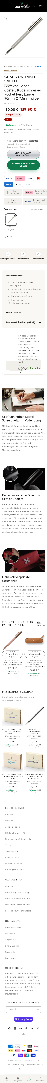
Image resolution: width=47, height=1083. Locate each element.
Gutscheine (10, 958)
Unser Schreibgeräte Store (18, 899)
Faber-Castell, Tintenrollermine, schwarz (34, 731)
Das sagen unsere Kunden (17, 905)
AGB (37, 1060)
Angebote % (11, 940)
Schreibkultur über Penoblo (18, 911)
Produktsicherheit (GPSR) (20, 322)
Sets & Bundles (12, 946)
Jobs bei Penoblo (13, 827)
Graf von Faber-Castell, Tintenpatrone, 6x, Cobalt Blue (12, 731)
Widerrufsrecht (12, 858)
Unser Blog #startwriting (17, 893)
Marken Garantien (13, 864)
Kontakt (9, 815)
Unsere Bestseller (13, 928)
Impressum (28, 1060)
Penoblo (18, 1060)
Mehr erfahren (10, 70)
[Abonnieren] (38, 1009)
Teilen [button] (9, 237)
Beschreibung (14, 313)
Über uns (9, 887)
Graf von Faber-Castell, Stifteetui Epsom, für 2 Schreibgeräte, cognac (35, 664)
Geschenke (10, 952)
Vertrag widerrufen (14, 870)
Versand (18, 130)
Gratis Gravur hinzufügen (23, 154)
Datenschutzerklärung (15, 1065)
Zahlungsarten (12, 852)
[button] (5, 6)
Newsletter (10, 821)
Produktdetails (14, 276)
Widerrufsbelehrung (35, 1065)
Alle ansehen (41, 624)
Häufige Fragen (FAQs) (16, 833)
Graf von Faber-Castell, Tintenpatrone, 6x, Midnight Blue (34, 776)
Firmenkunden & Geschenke (18, 839)
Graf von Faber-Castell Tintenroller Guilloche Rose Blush (12, 663)
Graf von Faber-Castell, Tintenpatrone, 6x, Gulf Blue (12, 776)
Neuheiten (10, 934)
